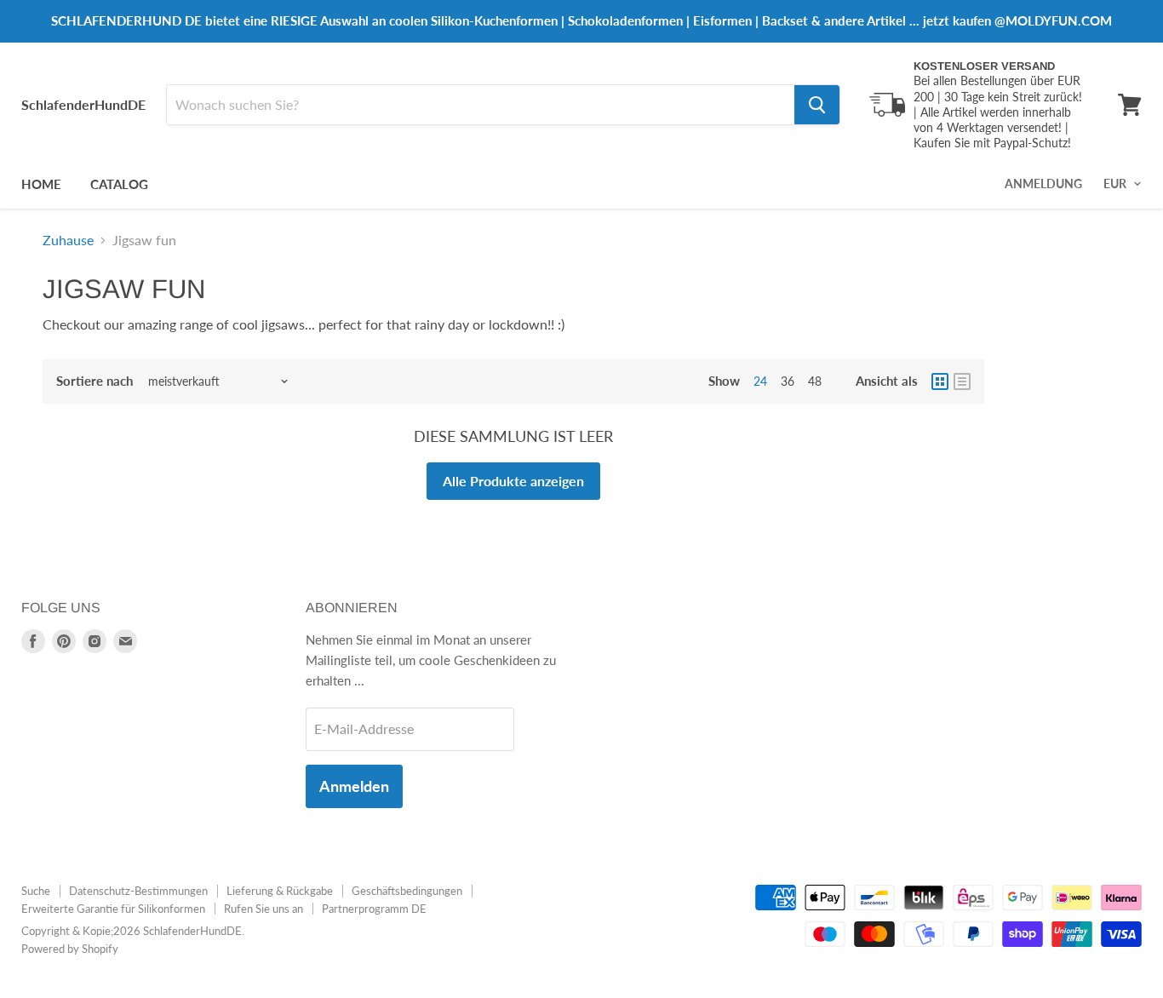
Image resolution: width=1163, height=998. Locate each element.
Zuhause (68, 240)
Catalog (119, 184)
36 (787, 381)
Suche (35, 891)
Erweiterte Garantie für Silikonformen (113, 908)
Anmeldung (1043, 183)
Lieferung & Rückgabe (279, 891)
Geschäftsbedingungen (407, 891)
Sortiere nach (94, 381)
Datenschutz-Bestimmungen (138, 891)
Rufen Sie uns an (263, 908)
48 (815, 381)
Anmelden (354, 786)
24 (760, 381)
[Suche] (816, 104)
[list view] (962, 381)
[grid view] (939, 381)
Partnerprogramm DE (374, 908)
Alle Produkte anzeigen (513, 481)
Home (41, 184)
